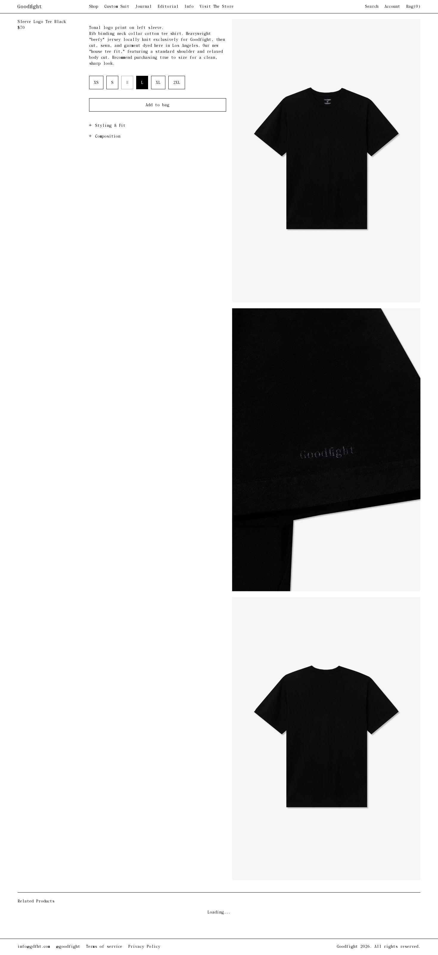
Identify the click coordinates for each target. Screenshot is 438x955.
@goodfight (68, 947)
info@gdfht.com (34, 947)
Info (189, 7)
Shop (93, 7)
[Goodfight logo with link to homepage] (53, 6)
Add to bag (157, 105)
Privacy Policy (144, 947)
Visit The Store (217, 7)
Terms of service (104, 947)
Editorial (168, 7)
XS (96, 83)
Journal (143, 7)
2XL (176, 83)
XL (158, 83)
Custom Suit (116, 7)
